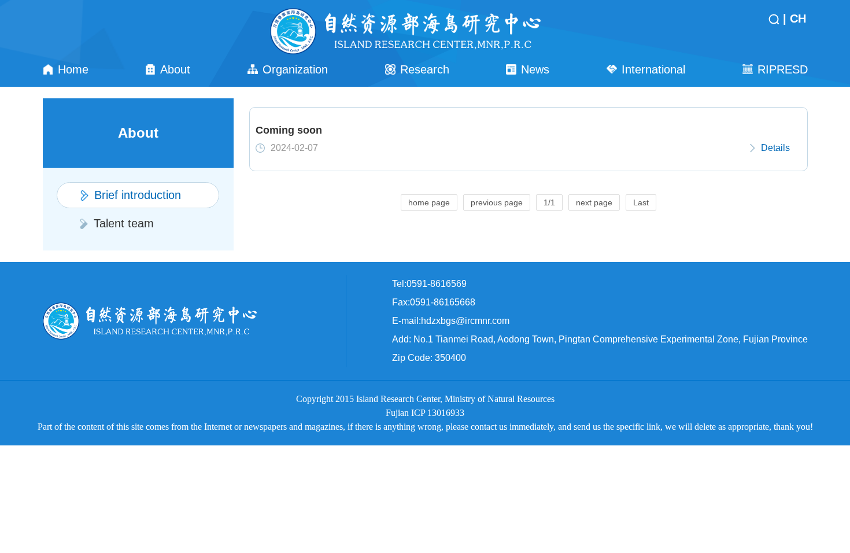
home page (429, 202)
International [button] (653, 69)
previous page (497, 202)
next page (594, 202)
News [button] (535, 69)
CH (798, 18)
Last (641, 202)
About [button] (175, 69)
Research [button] (424, 69)
